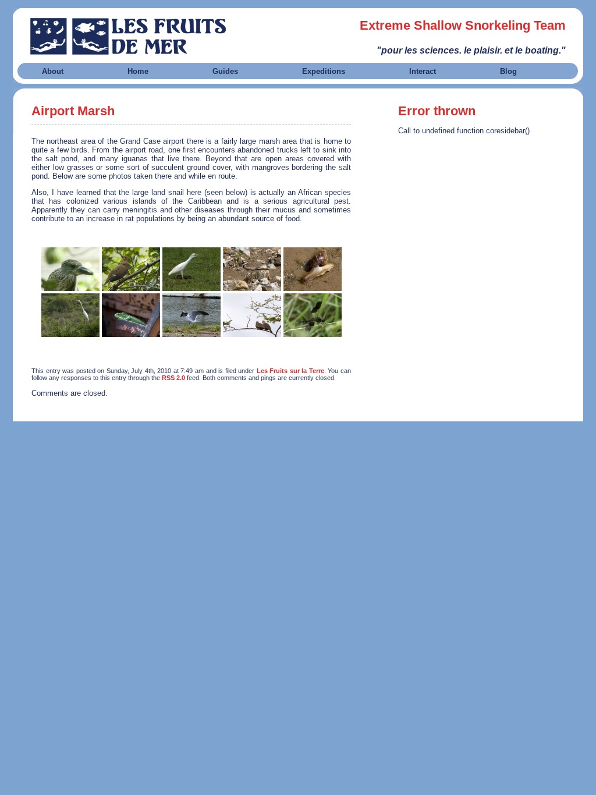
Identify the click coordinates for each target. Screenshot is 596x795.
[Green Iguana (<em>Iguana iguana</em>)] (131, 315)
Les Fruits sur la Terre (290, 370)
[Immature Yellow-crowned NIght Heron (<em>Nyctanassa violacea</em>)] (70, 269)
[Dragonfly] (312, 315)
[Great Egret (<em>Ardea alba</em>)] (70, 315)
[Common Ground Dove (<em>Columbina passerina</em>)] (252, 315)
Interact (422, 71)
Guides (225, 71)
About (52, 71)
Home (137, 71)
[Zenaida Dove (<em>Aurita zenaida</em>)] (131, 269)
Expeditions (323, 71)
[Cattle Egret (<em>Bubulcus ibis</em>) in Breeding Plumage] (191, 269)
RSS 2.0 (173, 377)
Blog (508, 71)
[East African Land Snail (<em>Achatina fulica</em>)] (312, 269)
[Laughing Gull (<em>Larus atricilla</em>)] (191, 315)
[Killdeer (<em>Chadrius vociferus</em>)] (252, 269)
